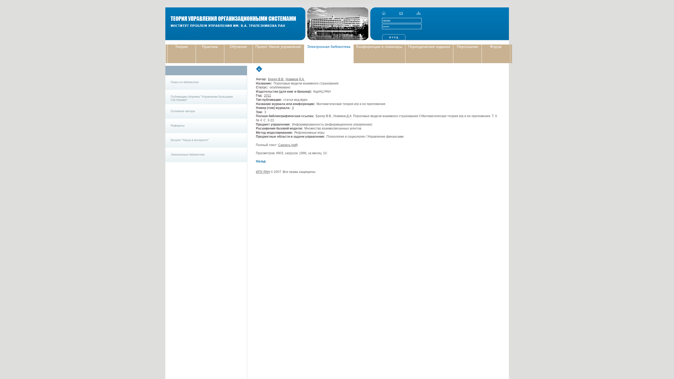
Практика (210, 46)
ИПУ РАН (263, 172)
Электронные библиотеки (188, 154)
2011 (267, 95)
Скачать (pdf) (288, 145)
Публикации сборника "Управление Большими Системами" (202, 98)
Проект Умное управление (278, 46)
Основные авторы (183, 111)
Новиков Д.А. (295, 79)
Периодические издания (429, 46)
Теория (181, 46)
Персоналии (467, 46)
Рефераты (178, 125)
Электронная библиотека (328, 46)
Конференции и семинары (379, 46)
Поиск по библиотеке (185, 82)
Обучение (238, 46)
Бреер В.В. (276, 79)
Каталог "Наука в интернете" (190, 140)
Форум (496, 46)
